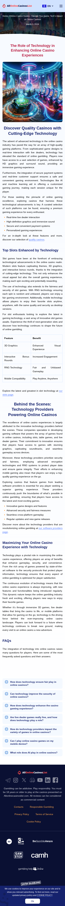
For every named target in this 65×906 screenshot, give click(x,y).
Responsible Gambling (42, 807)
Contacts (18, 807)
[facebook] (56, 780)
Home (5, 16)
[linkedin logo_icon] (48, 780)
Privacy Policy (21, 814)
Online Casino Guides (20, 16)
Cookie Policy (34, 821)
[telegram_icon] (8, 780)
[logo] (17, 6)
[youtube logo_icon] (40, 780)
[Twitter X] (25, 780)
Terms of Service (44, 814)
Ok (32, 901)
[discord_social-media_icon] (33, 780)
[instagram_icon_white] (16, 780)
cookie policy (44, 895)
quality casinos (36, 239)
